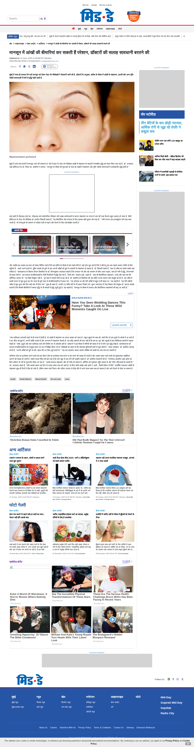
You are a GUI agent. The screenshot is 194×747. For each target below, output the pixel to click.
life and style (56, 379)
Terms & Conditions (102, 727)
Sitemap (130, 727)
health (12, 379)
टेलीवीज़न (89, 707)
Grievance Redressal (145, 727)
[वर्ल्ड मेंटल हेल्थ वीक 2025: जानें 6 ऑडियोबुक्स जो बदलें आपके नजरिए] (72, 244)
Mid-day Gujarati (105, 5)
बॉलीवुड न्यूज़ (90, 702)
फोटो (120, 29)
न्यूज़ (85, 29)
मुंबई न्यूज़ (15, 702)
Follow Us (51, 67)
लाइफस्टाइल (110, 29)
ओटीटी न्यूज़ (90, 712)
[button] (129, 246)
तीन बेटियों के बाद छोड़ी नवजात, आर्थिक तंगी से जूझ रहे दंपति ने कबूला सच (161, 127)
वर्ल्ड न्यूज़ (40, 707)
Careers (53, 727)
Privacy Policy (84, 727)
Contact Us (119, 727)
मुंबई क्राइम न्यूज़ (18, 707)
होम (11, 44)
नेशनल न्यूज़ (41, 702)
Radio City (167, 713)
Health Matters (25, 379)
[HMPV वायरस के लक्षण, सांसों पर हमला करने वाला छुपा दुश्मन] (35, 244)
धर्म (112, 707)
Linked (35, 66)
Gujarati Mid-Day (171, 702)
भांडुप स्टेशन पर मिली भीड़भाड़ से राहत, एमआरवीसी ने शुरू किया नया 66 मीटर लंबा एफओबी (109, 36)
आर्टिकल (42, 44)
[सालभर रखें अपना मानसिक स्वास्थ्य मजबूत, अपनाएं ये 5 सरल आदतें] (109, 244)
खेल (91, 29)
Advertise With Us (68, 727)
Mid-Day (85, 5)
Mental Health (40, 379)
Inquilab (94, 5)
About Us (43, 727)
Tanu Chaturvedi (37, 553)
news (67, 379)
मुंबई (79, 29)
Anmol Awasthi (80, 553)
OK (188, 744)
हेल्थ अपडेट (31, 44)
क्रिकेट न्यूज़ (65, 702)
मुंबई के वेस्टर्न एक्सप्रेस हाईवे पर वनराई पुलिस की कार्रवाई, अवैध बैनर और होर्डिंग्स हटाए (42, 36)
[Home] (74, 29)
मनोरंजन (100, 29)
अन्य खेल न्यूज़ (66, 707)
